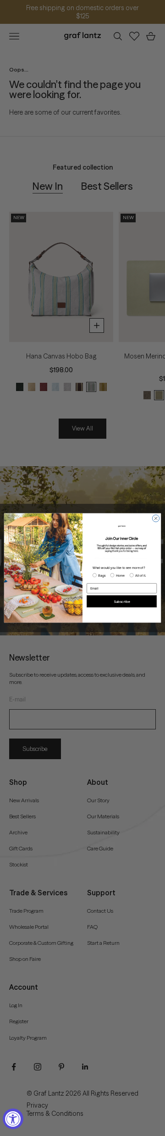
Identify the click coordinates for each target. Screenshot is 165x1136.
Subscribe (122, 601)
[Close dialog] (155, 518)
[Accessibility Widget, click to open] (13, 1118)
